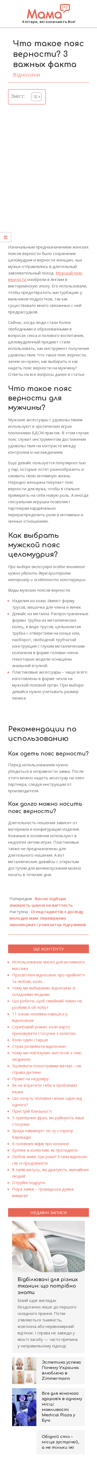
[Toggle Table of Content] (33, 96)
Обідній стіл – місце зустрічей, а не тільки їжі (60, 1442)
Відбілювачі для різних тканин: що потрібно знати (48, 1286)
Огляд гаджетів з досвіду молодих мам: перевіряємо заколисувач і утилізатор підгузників (47, 918)
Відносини (26, 74)
